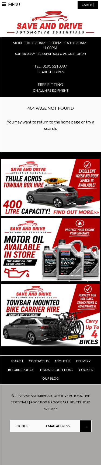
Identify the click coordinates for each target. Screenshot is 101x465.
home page (70, 121)
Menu (14, 4)
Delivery (83, 361)
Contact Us (38, 361)
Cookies (86, 370)
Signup (22, 426)
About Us (62, 361)
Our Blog (50, 378)
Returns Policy (21, 370)
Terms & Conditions (56, 370)
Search (17, 361)
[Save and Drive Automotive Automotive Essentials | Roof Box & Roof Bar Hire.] (50, 12)
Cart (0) (88, 5)
